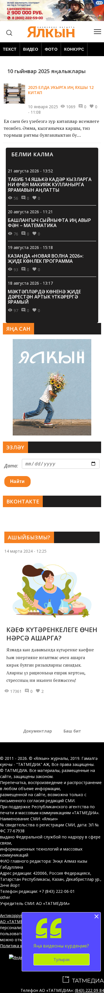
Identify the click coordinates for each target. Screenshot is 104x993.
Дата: (11, 466)
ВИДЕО (30, 49)
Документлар (37, 731)
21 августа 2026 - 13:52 (30, 171)
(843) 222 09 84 (89, 990)
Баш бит (72, 731)
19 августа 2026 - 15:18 (30, 247)
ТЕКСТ (9, 49)
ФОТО (51, 49)
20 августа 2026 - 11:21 (30, 211)
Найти (17, 481)
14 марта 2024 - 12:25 (25, 551)
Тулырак (61, 959)
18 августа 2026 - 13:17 (30, 283)
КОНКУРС (74, 49)
